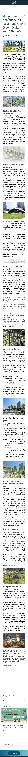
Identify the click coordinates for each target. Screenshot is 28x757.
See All (23, 706)
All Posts (3, 8)
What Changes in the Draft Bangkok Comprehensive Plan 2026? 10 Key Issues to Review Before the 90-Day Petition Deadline (13, 726)
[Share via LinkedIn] (10, 696)
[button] (25, 8)
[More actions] (24, 16)
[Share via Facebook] (3, 696)
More (9, 8)
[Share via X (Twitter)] (6, 696)
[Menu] (2, 3)
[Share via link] (13, 696)
